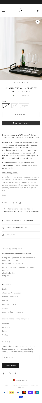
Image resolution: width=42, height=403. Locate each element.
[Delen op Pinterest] (17, 203)
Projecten (6, 327)
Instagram (6, 331)
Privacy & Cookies (9, 304)
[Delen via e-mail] (20, 203)
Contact (5, 308)
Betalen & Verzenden (10, 297)
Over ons (5, 323)
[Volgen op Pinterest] (15, 373)
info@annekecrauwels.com (12, 312)
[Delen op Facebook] (10, 203)
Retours (5, 300)
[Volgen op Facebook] (3, 373)
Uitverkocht (21, 114)
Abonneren (11, 365)
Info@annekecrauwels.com (12, 263)
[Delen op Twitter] (13, 203)
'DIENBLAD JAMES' (26, 135)
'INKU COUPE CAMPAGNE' (14, 138)
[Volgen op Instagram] (9, 373)
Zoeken (5, 289)
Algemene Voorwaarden (11, 293)
